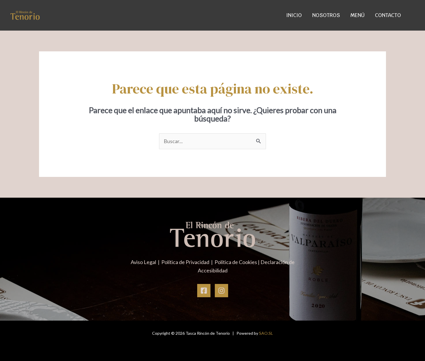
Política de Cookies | (237, 262)
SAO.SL (266, 333)
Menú (357, 15)
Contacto (388, 15)
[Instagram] (221, 290)
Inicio (294, 15)
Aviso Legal (144, 262)
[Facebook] (203, 290)
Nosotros (326, 15)
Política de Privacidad (185, 262)
